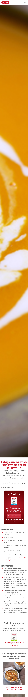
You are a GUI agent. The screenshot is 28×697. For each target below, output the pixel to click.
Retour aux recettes (8, 487)
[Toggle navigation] (24, 2)
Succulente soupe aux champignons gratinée (14, 688)
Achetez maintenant (14, 516)
